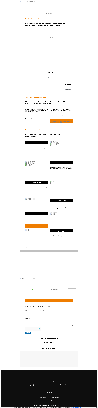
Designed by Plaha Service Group (57, 405)
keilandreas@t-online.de (51, 401)
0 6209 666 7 (43, 398)
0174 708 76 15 (56, 398)
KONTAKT (51, 37)
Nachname (42, 310)
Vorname (26, 310)
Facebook (73, 381)
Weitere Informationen (75, 407)
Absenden (28, 332)
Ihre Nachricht (28, 318)
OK (80, 407)
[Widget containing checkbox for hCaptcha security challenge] (33, 329)
